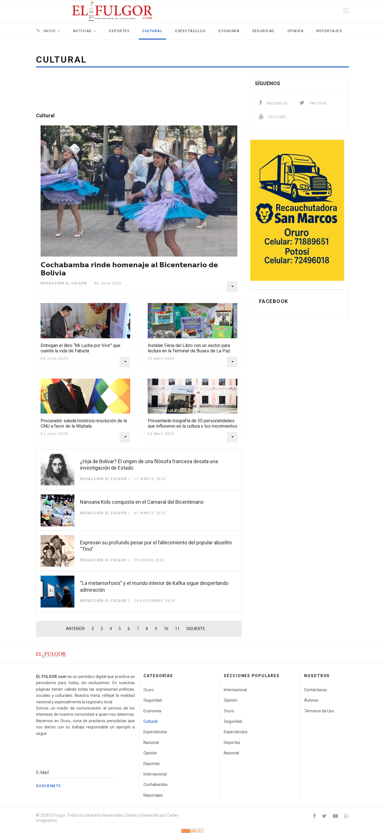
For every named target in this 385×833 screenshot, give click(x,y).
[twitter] (324, 816)
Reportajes (329, 31)
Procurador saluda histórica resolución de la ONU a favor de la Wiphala (84, 423)
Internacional (155, 774)
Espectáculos (190, 31)
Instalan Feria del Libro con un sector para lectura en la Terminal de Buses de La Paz (189, 348)
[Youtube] (335, 816)
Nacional (151, 742)
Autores (311, 700)
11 (177, 628)
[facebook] (314, 816)
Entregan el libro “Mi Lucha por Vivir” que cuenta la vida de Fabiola (80, 348)
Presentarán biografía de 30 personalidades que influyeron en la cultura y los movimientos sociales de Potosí (192, 426)
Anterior (75, 628)
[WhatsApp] (346, 816)
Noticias (82, 31)
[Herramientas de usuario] (232, 286)
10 (166, 628)
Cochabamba (155, 784)
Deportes (119, 31)
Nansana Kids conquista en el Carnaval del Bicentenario (141, 502)
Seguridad (263, 31)
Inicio (49, 31)
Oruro (148, 690)
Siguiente (195, 628)
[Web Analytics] (192, 831)
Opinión (295, 31)
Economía (228, 31)
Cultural (152, 31)
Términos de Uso (319, 711)
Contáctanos (315, 690)
